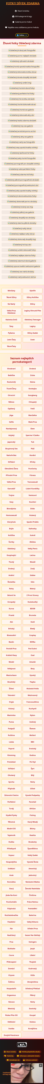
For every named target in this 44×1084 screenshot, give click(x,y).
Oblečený (11, 548)
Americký (33, 868)
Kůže (33, 975)
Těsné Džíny (11, 297)
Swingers (33, 942)
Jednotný (32, 875)
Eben (33, 428)
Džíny (32, 304)
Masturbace (11, 675)
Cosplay (32, 635)
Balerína (32, 915)
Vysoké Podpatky (32, 795)
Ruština (11, 735)
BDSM (32, 608)
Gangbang (32, 395)
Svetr (32, 339)
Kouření (32, 502)
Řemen (33, 728)
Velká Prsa (11, 482)
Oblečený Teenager (33, 319)
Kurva (11, 608)
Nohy (11, 588)
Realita (33, 835)
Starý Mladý (33, 822)
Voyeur (11, 855)
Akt (11, 622)
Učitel (32, 788)
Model (11, 662)
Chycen (11, 975)
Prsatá (11, 615)
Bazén (11, 642)
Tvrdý (11, 808)
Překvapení (11, 962)
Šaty (11, 326)
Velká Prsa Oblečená (11, 311)
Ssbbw (32, 575)
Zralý (32, 568)
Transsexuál (32, 482)
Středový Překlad (32, 988)
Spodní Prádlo (33, 522)
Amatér (32, 662)
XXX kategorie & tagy (23, 16)
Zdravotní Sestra (11, 795)
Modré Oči (11, 828)
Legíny (32, 326)
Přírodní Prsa (11, 475)
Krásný (11, 708)
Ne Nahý (11, 304)
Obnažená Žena (11, 468)
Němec (11, 402)
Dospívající (11, 555)
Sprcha (11, 782)
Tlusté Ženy (11, 388)
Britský (11, 628)
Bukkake (11, 948)
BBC (32, 742)
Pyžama (11, 333)
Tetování (11, 695)
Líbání (32, 955)
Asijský (11, 435)
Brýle (11, 528)
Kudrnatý (33, 968)
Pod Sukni (32, 648)
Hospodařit (11, 988)
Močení (32, 735)
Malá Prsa (32, 422)
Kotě (33, 622)
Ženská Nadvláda (32, 888)
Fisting (33, 815)
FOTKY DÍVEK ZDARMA (23, 3)
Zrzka (32, 375)
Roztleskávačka (11, 915)
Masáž (32, 562)
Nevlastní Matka (33, 882)
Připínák (11, 788)
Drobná (32, 368)
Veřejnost (11, 668)
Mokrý (32, 588)
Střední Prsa (32, 928)
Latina (32, 555)
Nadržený (11, 935)
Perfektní (11, 802)
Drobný (11, 568)
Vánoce (11, 1002)
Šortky (11, 542)
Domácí (11, 968)
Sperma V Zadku (33, 435)
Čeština (11, 982)
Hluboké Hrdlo (32, 688)
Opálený (11, 408)
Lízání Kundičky (32, 488)
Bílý (32, 775)
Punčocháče (11, 902)
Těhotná (11, 822)
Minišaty (11, 290)
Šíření (11, 688)
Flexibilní (11, 922)
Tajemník (11, 835)
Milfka (32, 642)
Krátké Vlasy (11, 655)
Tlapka (32, 682)
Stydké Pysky (11, 815)
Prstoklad (11, 762)
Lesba (11, 742)
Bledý (32, 628)
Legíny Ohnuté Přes (32, 310)
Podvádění (32, 908)
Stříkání (11, 462)
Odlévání (11, 1022)
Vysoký (33, 675)
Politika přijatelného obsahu (31, 1052)
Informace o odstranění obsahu (30, 1056)
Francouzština (32, 702)
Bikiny (32, 828)
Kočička (11, 535)
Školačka (11, 582)
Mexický (11, 1008)
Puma (11, 722)
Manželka (32, 415)
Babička (11, 375)
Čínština (32, 895)
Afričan (32, 808)
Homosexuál (11, 515)
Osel (32, 655)
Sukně (32, 535)
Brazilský (11, 682)
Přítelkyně (11, 848)
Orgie (11, 702)
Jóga (11, 415)
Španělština (33, 848)
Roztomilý (11, 382)
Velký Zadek (33, 855)
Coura (11, 955)
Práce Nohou (32, 902)
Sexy (11, 502)
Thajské (32, 962)
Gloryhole (11, 522)
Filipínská (11, 908)
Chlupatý (33, 402)
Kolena (33, 1022)
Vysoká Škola (32, 862)
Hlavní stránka (23, 11)
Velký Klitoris (32, 922)
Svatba (11, 1028)
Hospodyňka (11, 862)
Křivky (32, 462)
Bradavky (33, 842)
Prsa (11, 942)
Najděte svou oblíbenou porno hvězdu (23, 27)
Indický (32, 722)
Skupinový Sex (11, 448)
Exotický (32, 1008)
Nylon (32, 715)
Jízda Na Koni (11, 895)
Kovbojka (33, 388)
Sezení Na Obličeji (32, 935)
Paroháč (32, 802)
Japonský (11, 442)
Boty (33, 668)
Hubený (32, 515)
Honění (32, 455)
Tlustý (11, 562)
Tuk (32, 442)
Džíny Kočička (33, 297)
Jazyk (32, 948)
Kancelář (11, 488)
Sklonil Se (11, 595)
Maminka (11, 715)
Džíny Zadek (32, 333)
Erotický (32, 748)
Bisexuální (11, 635)
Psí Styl (33, 762)
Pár (11, 928)
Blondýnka (11, 508)
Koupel (33, 1015)
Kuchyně (32, 708)
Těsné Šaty (11, 346)
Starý (11, 888)
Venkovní (33, 495)
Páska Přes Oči (11, 1015)
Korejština (32, 1028)
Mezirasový (32, 695)
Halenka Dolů (11, 319)
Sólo (32, 582)
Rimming (11, 755)
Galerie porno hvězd (23, 22)
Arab (11, 875)
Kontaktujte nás (14, 1060)
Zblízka (33, 542)
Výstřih (33, 290)
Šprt (32, 768)
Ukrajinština (32, 982)
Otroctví (11, 395)
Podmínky (10, 1056)
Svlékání (11, 868)
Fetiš (33, 408)
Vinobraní (11, 368)
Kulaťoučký (32, 602)
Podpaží (11, 728)
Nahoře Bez (11, 455)
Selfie (11, 422)
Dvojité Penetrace (11, 1035)
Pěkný (32, 995)
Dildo (32, 508)
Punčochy (32, 468)
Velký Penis (32, 548)
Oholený (11, 775)
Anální (11, 575)
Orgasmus (11, 995)
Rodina (33, 755)
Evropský (11, 602)
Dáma (32, 382)
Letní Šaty (11, 339)
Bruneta (32, 615)
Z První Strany (33, 595)
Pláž (32, 448)
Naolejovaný (11, 428)
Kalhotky (33, 528)
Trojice (11, 495)
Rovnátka (11, 882)
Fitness (33, 475)
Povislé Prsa (11, 648)
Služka (11, 842)
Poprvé (11, 748)
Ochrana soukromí (31, 1060)
